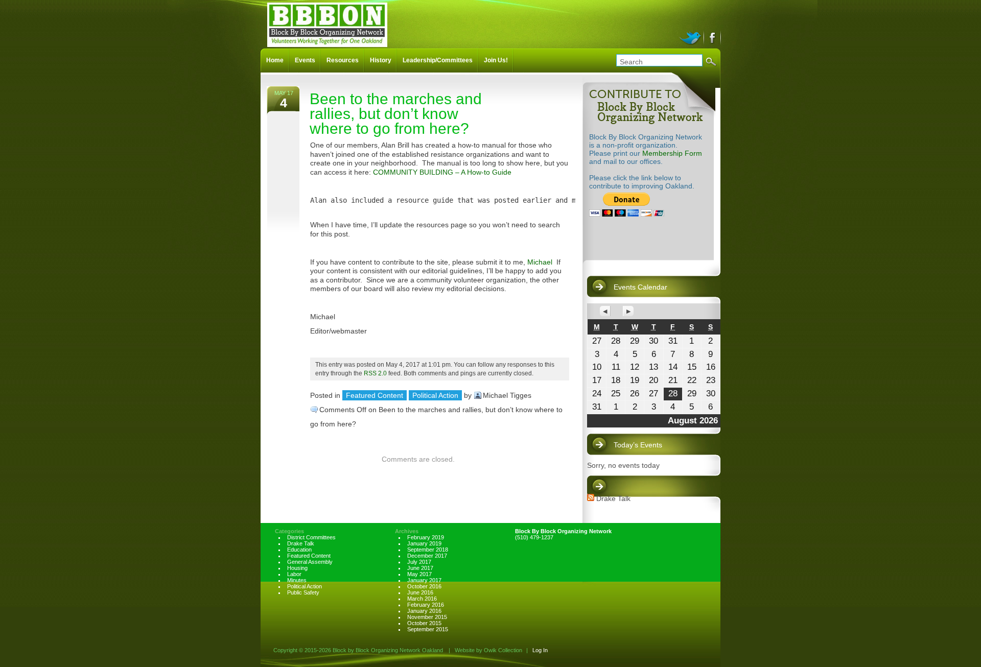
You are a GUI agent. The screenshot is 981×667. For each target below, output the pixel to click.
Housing (297, 568)
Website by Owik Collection (488, 650)
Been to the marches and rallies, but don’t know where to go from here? (396, 113)
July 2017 (419, 562)
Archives (406, 531)
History (380, 60)
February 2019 (425, 537)
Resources (342, 60)
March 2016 (422, 598)
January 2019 (424, 543)
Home (275, 60)
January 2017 (424, 580)
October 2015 (424, 623)
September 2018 (427, 549)
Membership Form (672, 153)
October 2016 (424, 586)
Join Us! (496, 60)
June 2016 (420, 592)
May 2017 (419, 574)
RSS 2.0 (375, 373)
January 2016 (424, 611)
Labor (294, 574)
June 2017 (420, 568)
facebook (713, 36)
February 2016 (425, 605)
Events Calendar (640, 287)
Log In (540, 650)
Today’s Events (638, 445)
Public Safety (303, 592)
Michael (539, 262)
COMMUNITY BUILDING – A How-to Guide (442, 172)
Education (299, 549)
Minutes (297, 580)
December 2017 (427, 556)
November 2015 (427, 617)
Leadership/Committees (438, 60)
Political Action (435, 395)
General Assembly (310, 562)
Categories (289, 531)
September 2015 (427, 629)
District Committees (311, 537)
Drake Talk (613, 498)
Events (305, 60)
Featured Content (374, 395)
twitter (692, 36)
